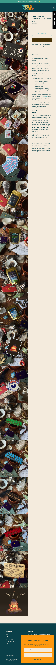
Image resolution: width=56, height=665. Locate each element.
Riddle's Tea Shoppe (13, 659)
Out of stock (42, 33)
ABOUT (8, 643)
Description (35, 54)
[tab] (36, 55)
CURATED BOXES (10, 641)
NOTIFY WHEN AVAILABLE (42, 40)
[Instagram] (37, 659)
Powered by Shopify (10, 660)
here (42, 108)
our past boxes (44, 96)
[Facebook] (35, 659)
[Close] (52, 637)
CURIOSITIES (9, 639)
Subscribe (38, 655)
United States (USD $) (11, 655)
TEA (7, 636)
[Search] (50, 7)
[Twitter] (40, 659)
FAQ (7, 646)
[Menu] (2, 7)
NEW (7, 634)
